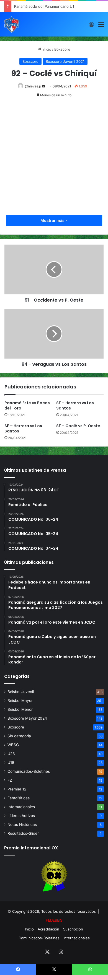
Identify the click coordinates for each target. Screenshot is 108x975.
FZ (9, 780)
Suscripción (73, 929)
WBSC (13, 745)
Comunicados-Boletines (28, 771)
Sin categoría (19, 736)
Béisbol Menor (20, 709)
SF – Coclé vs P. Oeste (78, 426)
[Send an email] (43, 86)
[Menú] (101, 26)
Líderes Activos (21, 815)
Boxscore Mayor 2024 (27, 718)
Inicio (46, 49)
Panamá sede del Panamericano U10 (45, 6)
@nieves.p (33, 86)
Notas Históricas (22, 824)
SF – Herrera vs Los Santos (75, 405)
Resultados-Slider (23, 833)
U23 (11, 753)
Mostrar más (52, 220)
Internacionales (21, 807)
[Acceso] (91, 26)
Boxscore (62, 49)
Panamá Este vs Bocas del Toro (27, 405)
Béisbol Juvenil (20, 691)
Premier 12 (16, 789)
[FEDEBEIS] (11, 24)
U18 (10, 762)
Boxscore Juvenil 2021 (65, 61)
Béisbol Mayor (20, 700)
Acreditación (48, 929)
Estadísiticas (18, 798)
